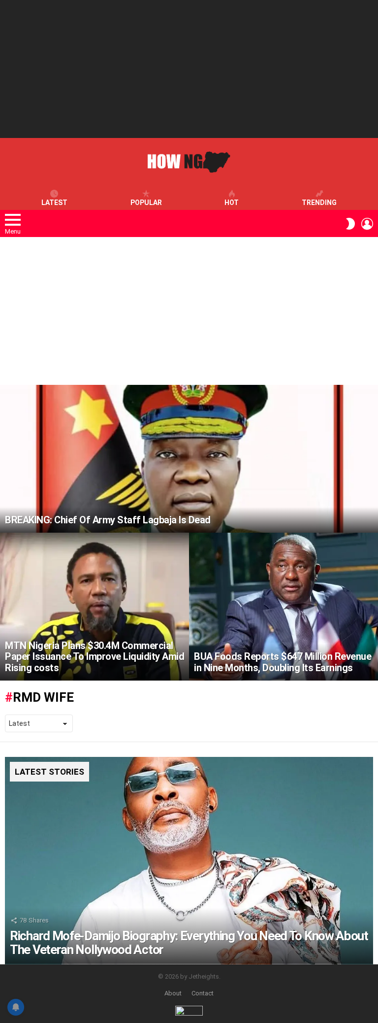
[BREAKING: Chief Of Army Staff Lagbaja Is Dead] (189, 459)
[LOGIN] (367, 224)
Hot (231, 202)
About (173, 993)
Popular (146, 202)
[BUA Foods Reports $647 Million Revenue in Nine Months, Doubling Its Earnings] (283, 607)
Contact (202, 993)
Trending (319, 202)
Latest (54, 202)
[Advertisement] (189, 69)
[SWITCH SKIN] (350, 224)
